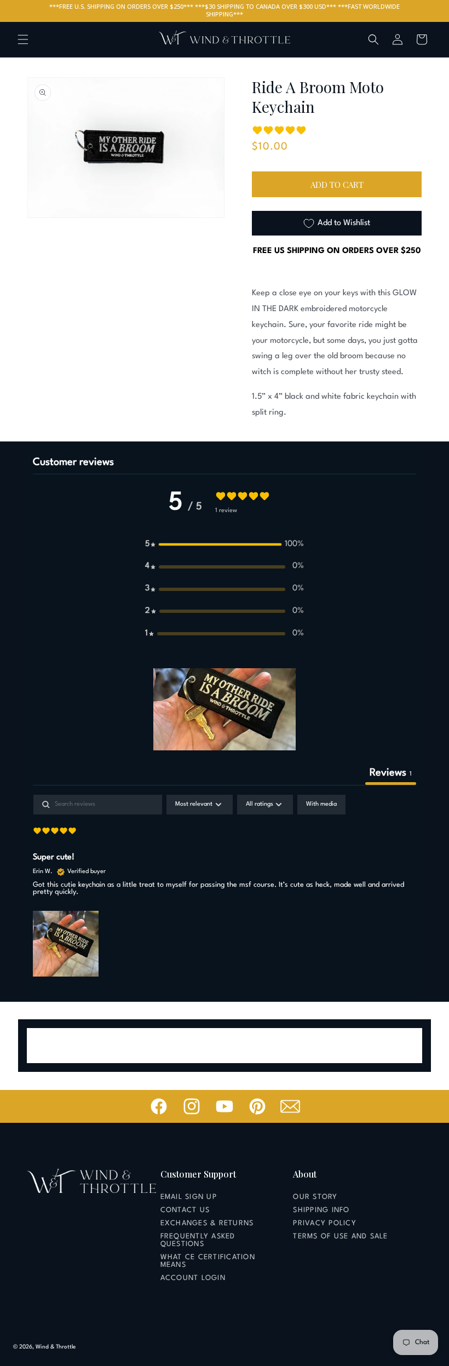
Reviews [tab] (391, 773)
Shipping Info (321, 1210)
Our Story (315, 1197)
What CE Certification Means (207, 1261)
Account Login (193, 1278)
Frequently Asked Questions (197, 1240)
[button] (23, 39)
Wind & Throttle (56, 1347)
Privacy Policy (324, 1223)
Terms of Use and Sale (340, 1236)
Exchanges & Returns (207, 1223)
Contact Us (185, 1210)
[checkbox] (321, 804)
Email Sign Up (188, 1197)
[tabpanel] (224, 887)
